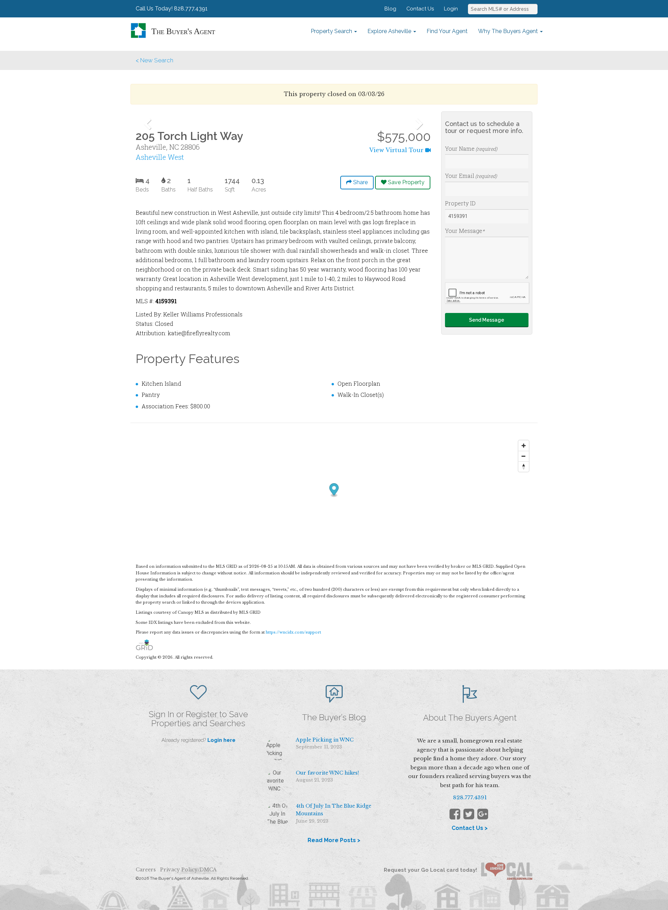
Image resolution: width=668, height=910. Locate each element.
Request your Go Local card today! (432, 870)
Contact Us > (470, 828)
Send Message (486, 320)
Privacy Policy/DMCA (188, 869)
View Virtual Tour (397, 150)
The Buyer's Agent (183, 31)
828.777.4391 (470, 797)
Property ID (460, 203)
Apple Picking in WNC (324, 740)
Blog (390, 8)
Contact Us (420, 8)
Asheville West (160, 157)
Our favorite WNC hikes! (327, 773)
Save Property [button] (405, 182)
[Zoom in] (523, 445)
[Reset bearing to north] (523, 466)
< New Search (154, 60)
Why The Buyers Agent (508, 31)
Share (360, 182)
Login (451, 8)
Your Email (471, 175)
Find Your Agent (447, 31)
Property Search (332, 31)
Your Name (471, 148)
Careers (146, 869)
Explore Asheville (390, 31)
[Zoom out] (523, 456)
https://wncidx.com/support (293, 632)
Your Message (465, 230)
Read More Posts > (334, 840)
